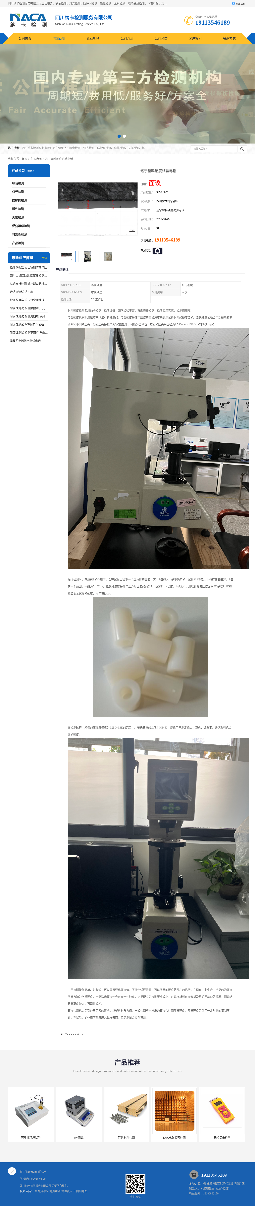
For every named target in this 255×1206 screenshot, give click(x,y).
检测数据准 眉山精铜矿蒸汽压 (28, 267)
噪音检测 (18, 183)
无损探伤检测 (126, 1137)
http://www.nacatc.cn (71, 1034)
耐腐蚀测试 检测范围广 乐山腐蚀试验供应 (29, 332)
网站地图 (81, 1191)
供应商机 (59, 38)
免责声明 (55, 1191)
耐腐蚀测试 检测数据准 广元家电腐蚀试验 (29, 308)
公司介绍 (127, 38)
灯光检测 (18, 191)
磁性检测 (18, 209)
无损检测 (18, 217)
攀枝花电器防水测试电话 (25, 340)
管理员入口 (68, 1191)
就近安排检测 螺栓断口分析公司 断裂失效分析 (29, 283)
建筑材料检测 (31, 1137)
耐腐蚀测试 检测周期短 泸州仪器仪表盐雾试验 (29, 316)
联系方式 (229, 38)
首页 (24, 158)
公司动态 (161, 38)
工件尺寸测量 (174, 1137)
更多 (45, 257)
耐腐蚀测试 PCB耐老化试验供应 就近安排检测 (29, 324)
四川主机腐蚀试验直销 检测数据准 (29, 275)
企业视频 (93, 38)
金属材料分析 (222, 1137)
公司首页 (25, 38)
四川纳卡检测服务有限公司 (35, 1185)
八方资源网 (42, 1191)
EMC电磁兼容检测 (78, 1137)
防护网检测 (19, 200)
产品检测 (18, 243)
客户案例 (195, 38)
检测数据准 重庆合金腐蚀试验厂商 (29, 300)
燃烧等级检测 (21, 226)
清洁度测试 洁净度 (21, 291)
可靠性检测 (19, 234)
